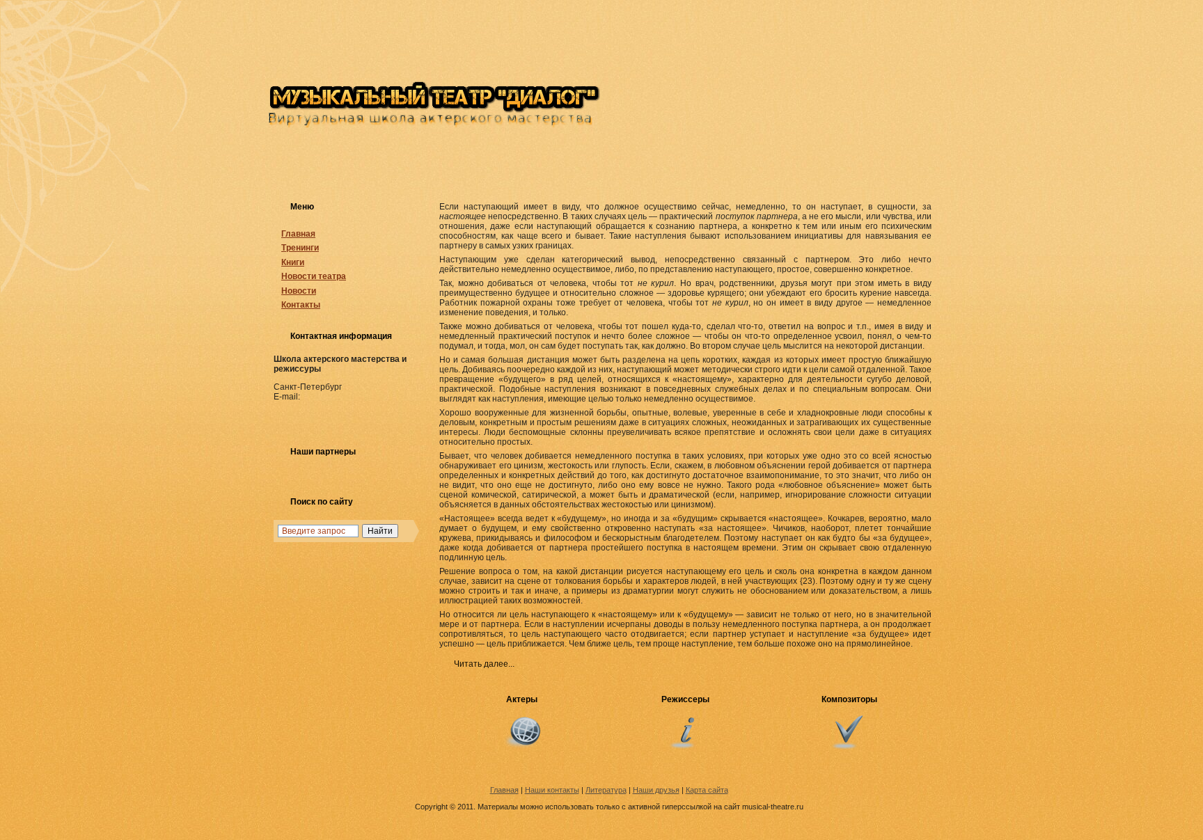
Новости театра (313, 276)
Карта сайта (707, 790)
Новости (298, 291)
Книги (292, 262)
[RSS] (281, 791)
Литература (606, 790)
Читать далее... (484, 664)
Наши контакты (552, 790)
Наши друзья (656, 790)
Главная (298, 234)
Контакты (300, 305)
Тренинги (300, 248)
